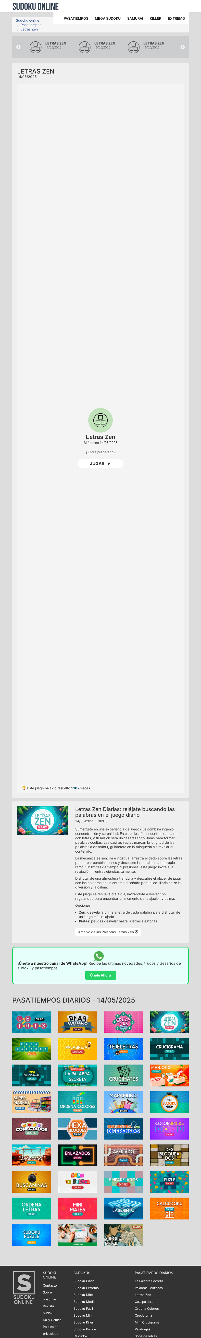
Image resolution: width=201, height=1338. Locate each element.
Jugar (97, 463)
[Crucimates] (123, 1075)
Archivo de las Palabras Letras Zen (106, 932)
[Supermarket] (31, 1102)
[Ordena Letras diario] (31, 1208)
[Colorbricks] (169, 1128)
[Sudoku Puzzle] (31, 1235)
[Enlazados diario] (77, 1155)
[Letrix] (31, 1022)
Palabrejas (142, 1329)
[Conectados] (31, 1128)
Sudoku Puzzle (85, 1329)
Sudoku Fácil (83, 1308)
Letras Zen (29, 29)
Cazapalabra (144, 1302)
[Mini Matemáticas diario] (77, 1208)
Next (182, 47)
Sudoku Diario (84, 1281)
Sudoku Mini (83, 1315)
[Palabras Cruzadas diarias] (123, 1022)
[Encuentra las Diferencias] (123, 1128)
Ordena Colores (147, 1308)
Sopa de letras (146, 1336)
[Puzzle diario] (169, 1181)
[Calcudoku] (169, 1208)
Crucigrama (143, 1315)
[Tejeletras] (123, 1048)
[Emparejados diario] (123, 1181)
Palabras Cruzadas (149, 1288)
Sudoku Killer (83, 1322)
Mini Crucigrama (147, 1322)
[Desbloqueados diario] (169, 1155)
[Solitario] (77, 1022)
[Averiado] (123, 1155)
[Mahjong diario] (169, 1075)
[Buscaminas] (31, 1181)
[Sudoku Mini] (169, 1102)
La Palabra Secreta (149, 1281)
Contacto (50, 1285)
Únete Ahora (100, 975)
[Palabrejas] (77, 1048)
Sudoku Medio (85, 1302)
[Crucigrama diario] (169, 1048)
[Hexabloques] (77, 1128)
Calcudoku (81, 1336)
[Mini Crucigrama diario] (31, 1075)
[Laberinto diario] (123, 1208)
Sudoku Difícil (84, 1295)
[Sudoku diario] (77, 1235)
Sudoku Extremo (86, 1288)
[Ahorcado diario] (31, 1155)
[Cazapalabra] (31, 1048)
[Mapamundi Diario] (123, 1102)
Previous (18, 47)
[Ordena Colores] (77, 1102)
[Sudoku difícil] (123, 1235)
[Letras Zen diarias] (169, 1022)
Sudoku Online (35, 6)
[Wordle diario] (77, 1075)
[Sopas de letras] (77, 1181)
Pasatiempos (31, 25)
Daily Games (52, 1320)
